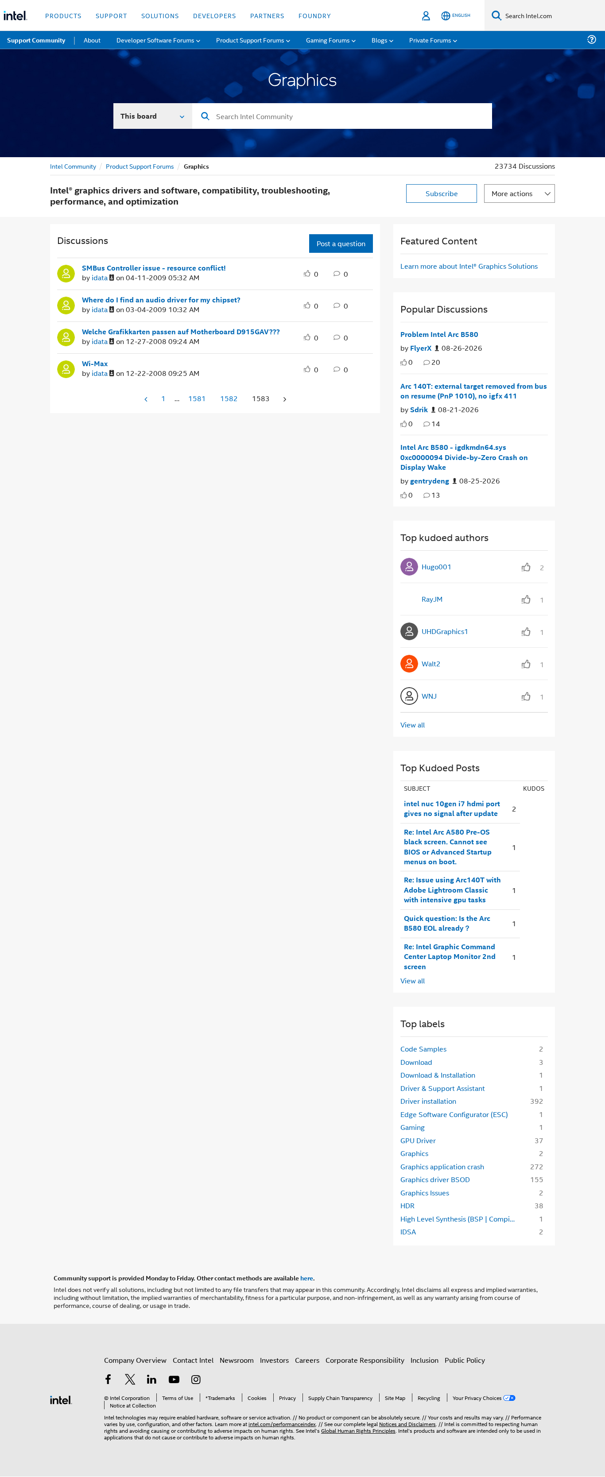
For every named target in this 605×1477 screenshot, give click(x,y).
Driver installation (428, 1101)
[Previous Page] (146, 399)
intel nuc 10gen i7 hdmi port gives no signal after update (452, 809)
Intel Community (73, 165)
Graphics (414, 1153)
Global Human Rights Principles (358, 1430)
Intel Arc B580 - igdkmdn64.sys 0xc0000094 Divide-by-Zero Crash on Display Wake (464, 457)
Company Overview (135, 1360)
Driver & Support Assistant (442, 1088)
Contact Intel (193, 1360)
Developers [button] (214, 15)
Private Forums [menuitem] (430, 39)
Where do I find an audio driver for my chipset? (161, 300)
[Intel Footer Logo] (61, 1399)
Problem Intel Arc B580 (439, 334)
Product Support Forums (140, 165)
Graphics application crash (442, 1166)
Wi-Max (95, 363)
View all (412, 724)
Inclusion (424, 1360)
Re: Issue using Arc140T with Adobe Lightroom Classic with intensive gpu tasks (452, 890)
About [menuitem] (92, 39)
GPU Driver (418, 1140)
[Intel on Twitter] (130, 1380)
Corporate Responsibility (365, 1360)
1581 (197, 398)
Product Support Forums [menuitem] (250, 39)
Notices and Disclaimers (407, 1423)
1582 (229, 398)
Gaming (412, 1127)
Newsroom (237, 1360)
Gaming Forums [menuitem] (328, 39)
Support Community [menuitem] (36, 40)
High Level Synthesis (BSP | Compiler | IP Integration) (460, 1219)
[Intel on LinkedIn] (151, 1380)
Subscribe (442, 193)
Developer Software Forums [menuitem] (155, 39)
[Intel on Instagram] (195, 1380)
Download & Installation (437, 1075)
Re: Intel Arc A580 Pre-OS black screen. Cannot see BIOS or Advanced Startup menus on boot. (448, 847)
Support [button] (111, 15)
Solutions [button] (160, 15)
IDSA (408, 1231)
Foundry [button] (315, 15)
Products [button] (63, 15)
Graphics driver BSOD (435, 1179)
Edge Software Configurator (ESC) (454, 1114)
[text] (403, 362)
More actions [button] (512, 193)
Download (416, 1062)
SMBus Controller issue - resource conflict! (154, 268)
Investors (274, 1360)
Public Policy (465, 1360)
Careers (307, 1360)
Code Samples (423, 1049)
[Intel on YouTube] (174, 1380)
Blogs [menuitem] (380, 39)
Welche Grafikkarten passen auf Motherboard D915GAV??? (181, 331)
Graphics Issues (424, 1192)
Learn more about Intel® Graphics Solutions (469, 266)
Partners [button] (267, 15)
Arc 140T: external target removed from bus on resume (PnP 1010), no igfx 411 (473, 391)
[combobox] (342, 116)
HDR (407, 1205)
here (306, 1278)
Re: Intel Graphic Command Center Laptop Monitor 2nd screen (450, 956)
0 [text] (410, 362)
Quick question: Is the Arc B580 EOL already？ (447, 923)
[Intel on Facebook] (108, 1380)
